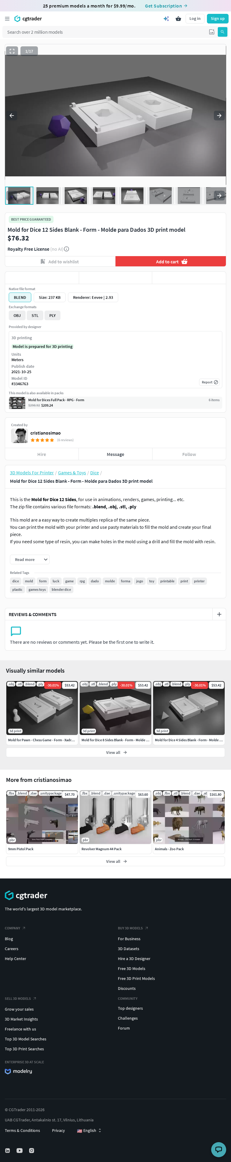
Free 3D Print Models (136, 978)
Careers (11, 948)
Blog (9, 938)
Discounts (127, 988)
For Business (129, 938)
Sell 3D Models (18, 998)
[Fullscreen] (12, 51)
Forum (124, 1028)
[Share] (189, 278)
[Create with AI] (166, 18)
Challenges (128, 1018)
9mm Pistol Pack (20, 849)
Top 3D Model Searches (25, 1039)
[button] (212, 32)
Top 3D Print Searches (24, 1049)
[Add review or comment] (219, 614)
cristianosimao (45, 433)
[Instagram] (32, 1150)
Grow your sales (19, 1009)
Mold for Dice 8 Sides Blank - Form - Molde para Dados (122, 740)
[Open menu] (7, 18)
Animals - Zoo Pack (169, 849)
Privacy (58, 1130)
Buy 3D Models (130, 928)
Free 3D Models (131, 968)
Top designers (130, 1008)
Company (12, 928)
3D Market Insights (21, 1019)
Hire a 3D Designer (134, 958)
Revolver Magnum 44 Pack (102, 849)
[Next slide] (219, 115)
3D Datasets (128, 948)
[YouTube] (20, 1151)
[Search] (222, 32)
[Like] (42, 278)
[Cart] (178, 18)
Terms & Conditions (22, 1130)
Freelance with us (20, 1029)
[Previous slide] (11, 115)
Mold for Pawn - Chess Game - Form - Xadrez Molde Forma (51, 740)
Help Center (15, 958)
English (86, 1131)
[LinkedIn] (8, 1151)
